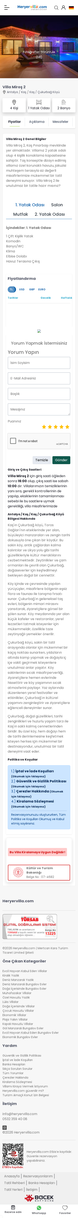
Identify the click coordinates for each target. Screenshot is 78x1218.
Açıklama (37, 121)
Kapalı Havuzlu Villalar (17, 1024)
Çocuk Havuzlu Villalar (18, 1011)
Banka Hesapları (13, 1064)
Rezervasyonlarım (38, 1176)
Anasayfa (12, 1176)
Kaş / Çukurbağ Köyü (45, 92)
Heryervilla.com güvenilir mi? (23, 1091)
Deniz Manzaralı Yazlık (18, 980)
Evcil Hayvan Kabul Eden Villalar (24, 971)
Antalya (12, 92)
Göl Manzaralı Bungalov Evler (22, 1028)
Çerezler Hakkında (15, 1077)
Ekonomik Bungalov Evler (20, 1037)
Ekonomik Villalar (14, 1015)
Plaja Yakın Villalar (15, 1019)
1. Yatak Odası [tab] (30, 205)
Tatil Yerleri (13, 1189)
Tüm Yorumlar (13, 1073)
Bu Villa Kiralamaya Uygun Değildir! (37, 852)
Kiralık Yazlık (10, 975)
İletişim (31, 1189)
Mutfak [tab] (20, 214)
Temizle (41, 460)
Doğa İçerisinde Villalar (18, 1006)
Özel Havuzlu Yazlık (16, 997)
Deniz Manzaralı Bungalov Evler (24, 984)
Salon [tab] (57, 205)
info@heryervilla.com (19, 1114)
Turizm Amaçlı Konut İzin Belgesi (25, 1095)
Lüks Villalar (10, 1002)
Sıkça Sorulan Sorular (17, 1069)
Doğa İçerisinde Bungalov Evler (24, 989)
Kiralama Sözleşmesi (32, 803)
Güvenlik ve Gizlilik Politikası (38, 783)
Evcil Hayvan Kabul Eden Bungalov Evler (30, 1033)
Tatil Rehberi (14, 1182)
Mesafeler (60, 121)
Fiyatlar (14, 121)
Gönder (61, 460)
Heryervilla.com (18, 901)
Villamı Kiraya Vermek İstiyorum (25, 1086)
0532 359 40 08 (14, 1119)
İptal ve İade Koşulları (32, 773)
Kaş (23, 92)
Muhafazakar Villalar (16, 993)
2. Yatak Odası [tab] (50, 214)
